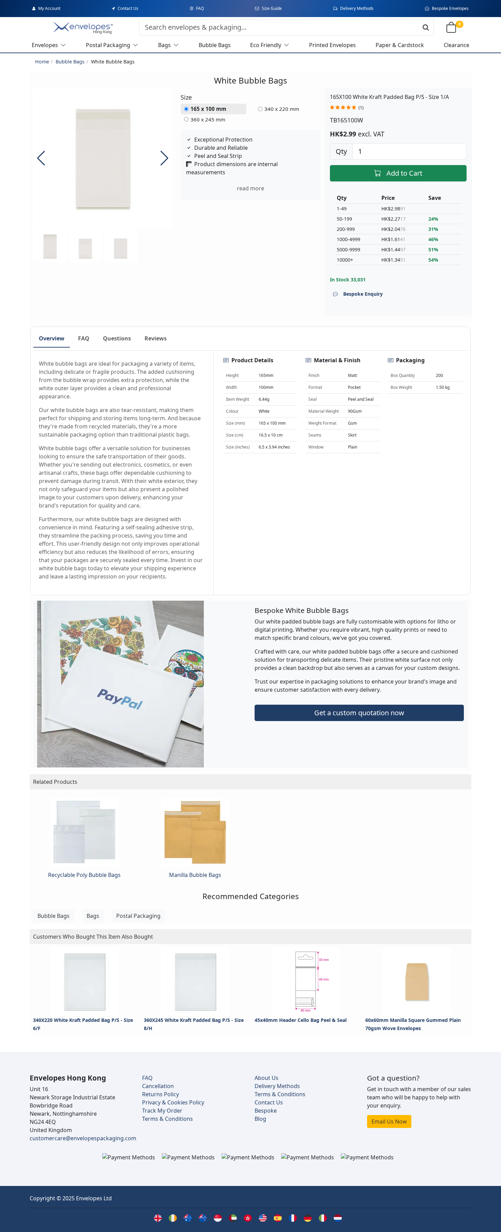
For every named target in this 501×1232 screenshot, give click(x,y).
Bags (93, 916)
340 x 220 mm (281, 108)
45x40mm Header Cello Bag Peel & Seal (301, 1020)
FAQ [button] (83, 338)
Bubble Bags (70, 61)
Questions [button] (117, 338)
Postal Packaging (138, 916)
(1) (361, 108)
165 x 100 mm (208, 108)
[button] (164, 157)
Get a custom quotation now (359, 712)
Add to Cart (404, 173)
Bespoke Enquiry (363, 294)
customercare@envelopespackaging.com (83, 1138)
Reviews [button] (156, 338)
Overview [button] (51, 338)
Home (42, 61)
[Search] (426, 27)
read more (250, 188)
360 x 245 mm (208, 119)
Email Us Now (389, 1121)
